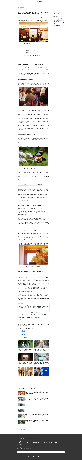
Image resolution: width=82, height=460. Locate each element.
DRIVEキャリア (20, 448)
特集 (34, 438)
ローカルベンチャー (21, 7)
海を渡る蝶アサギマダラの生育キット (31, 52)
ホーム (18, 438)
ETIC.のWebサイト (23, 330)
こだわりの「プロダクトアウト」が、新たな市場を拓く (34, 53)
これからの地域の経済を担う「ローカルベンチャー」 (34, 49)
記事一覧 (22, 438)
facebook (35, 456)
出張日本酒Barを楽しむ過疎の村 (31, 50)
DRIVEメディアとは (28, 438)
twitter (30, 456)
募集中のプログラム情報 (24, 334)
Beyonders (32, 448)
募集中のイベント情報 (23, 332)
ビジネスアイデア (34, 442)
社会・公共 (48, 442)
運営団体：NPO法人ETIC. (21, 456)
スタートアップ (26, 442)
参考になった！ (21, 319)
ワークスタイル (19, 442)
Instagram (41, 456)
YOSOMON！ (26, 448)
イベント (38, 438)
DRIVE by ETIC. (27, 305)
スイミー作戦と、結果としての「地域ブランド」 (33, 57)
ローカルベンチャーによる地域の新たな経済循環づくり (34, 58)
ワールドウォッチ (41, 442)
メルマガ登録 (22, 331)
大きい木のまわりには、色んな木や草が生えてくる (33, 55)
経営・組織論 (19, 444)
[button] (44, 314)
